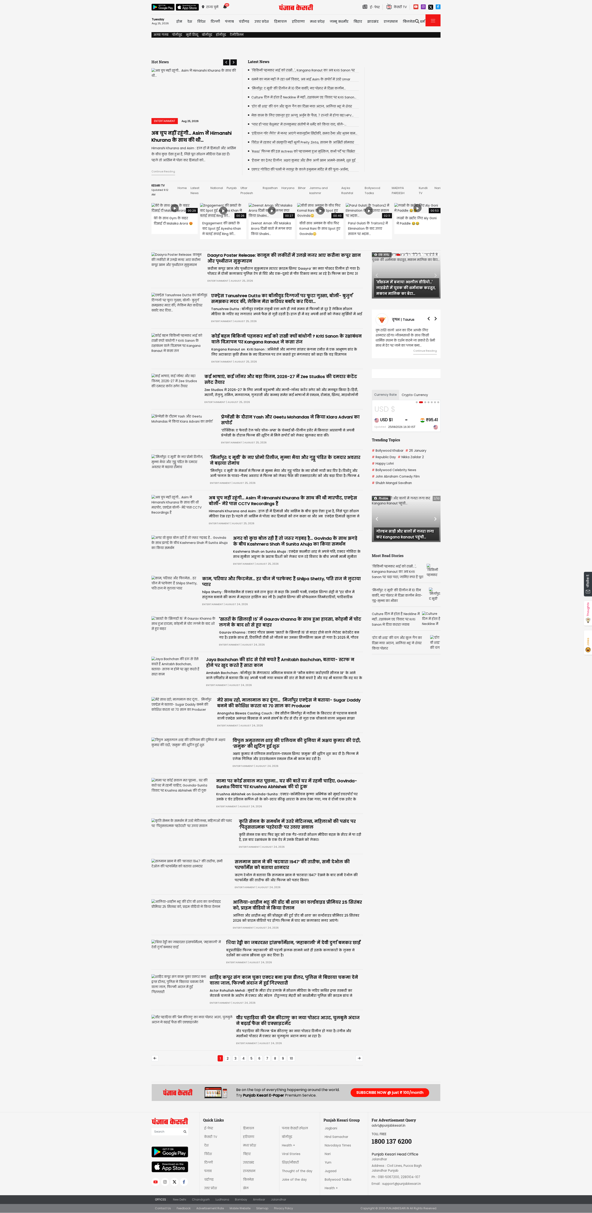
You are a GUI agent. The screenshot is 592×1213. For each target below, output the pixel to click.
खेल (246, 1188)
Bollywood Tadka (338, 1179)
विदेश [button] (201, 21)
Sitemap (262, 1208)
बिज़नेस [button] (409, 21)
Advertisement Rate (210, 1208)
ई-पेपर (208, 1128)
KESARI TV (158, 185)
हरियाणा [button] (298, 21)
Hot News (160, 61)
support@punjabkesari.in (401, 1184)
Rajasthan (270, 188)
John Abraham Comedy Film (396, 476)
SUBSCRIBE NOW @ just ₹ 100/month (389, 1092)
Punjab (232, 188)
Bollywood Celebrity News (394, 470)
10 (291, 1058)
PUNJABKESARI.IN (397, 1208)
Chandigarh (201, 1199)
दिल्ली (215, 21)
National (216, 188)
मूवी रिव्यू (192, 35)
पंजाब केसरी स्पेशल (295, 1128)
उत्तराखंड (248, 1162)
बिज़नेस (248, 1179)
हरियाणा (248, 1137)
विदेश (208, 1154)
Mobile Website (240, 1208)
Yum (328, 1162)
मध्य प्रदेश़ (317, 21)
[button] (226, 62)
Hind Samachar (336, 1137)
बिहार (358, 21)
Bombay (241, 1199)
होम (179, 21)
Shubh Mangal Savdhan (392, 483)
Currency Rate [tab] (385, 395)
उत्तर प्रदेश (261, 21)
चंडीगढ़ (208, 1179)
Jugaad (330, 1171)
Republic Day (384, 457)
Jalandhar (278, 1199)
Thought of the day (297, 1171)
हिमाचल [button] (280, 21)
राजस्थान (249, 1171)
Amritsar (259, 1199)
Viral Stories (291, 1154)
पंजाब (208, 1171)
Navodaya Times (338, 1145)
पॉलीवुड (177, 35)
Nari (438, 188)
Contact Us (163, 1208)
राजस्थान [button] (391, 21)
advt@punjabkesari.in (388, 1125)
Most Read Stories (388, 555)
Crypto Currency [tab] (415, 395)
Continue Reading (163, 171)
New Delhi (179, 1199)
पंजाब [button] (229, 21)
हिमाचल (248, 1128)
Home (182, 188)
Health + (288, 1145)
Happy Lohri (383, 463)
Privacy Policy (283, 1208)
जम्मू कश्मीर (339, 21)
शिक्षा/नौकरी (290, 1162)
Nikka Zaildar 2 (411, 457)
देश (206, 1145)
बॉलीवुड (207, 35)
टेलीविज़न (237, 35)
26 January (415, 450)
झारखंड (373, 21)
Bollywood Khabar (388, 450)
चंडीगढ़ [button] (244, 21)
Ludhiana (222, 1199)
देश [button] (189, 21)
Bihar (302, 188)
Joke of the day (294, 1179)
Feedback (184, 1208)
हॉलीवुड (221, 35)
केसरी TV (210, 1137)
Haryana (287, 188)
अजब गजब (160, 35)
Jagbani (331, 1128)
